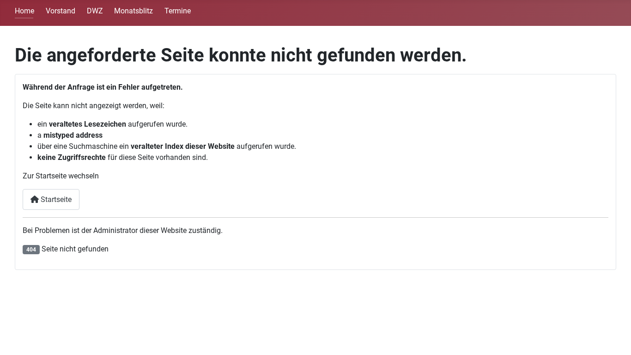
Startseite (55, 199)
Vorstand (60, 10)
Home (24, 10)
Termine (177, 10)
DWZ (95, 10)
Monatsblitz (133, 10)
